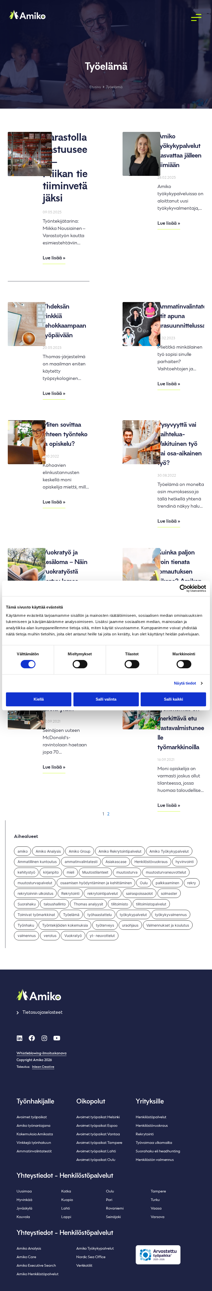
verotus (50, 935)
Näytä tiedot (185, 683)
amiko (23, 851)
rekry (191, 883)
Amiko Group (79, 851)
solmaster (169, 893)
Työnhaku (26, 925)
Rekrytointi (70, 893)
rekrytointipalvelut (102, 893)
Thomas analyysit (88, 904)
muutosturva (127, 872)
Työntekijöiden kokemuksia (65, 925)
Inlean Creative (43, 1067)
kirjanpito (51, 872)
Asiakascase (115, 861)
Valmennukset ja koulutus (167, 925)
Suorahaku (27, 904)
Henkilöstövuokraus (151, 861)
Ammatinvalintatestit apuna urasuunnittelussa (181, 316)
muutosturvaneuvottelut (166, 872)
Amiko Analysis (48, 851)
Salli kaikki (173, 699)
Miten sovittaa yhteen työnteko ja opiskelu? (65, 435)
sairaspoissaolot (139, 893)
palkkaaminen (167, 883)
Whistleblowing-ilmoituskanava (41, 1054)
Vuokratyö (73, 935)
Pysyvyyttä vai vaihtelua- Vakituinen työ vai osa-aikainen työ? (179, 444)
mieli (70, 872)
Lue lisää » (54, 258)
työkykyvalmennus (171, 914)
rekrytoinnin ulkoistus (35, 893)
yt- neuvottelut (102, 935)
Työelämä (71, 914)
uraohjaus (130, 925)
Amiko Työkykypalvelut (169, 851)
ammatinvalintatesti (81, 861)
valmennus (27, 935)
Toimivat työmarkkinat (36, 914)
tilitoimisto (119, 904)
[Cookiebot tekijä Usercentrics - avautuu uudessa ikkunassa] (183, 588)
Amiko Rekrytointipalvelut (120, 851)
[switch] (80, 664)
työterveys (105, 925)
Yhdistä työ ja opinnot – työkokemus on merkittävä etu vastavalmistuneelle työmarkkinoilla (180, 719)
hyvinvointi (185, 861)
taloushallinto (55, 904)
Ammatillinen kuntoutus (37, 861)
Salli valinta (106, 699)
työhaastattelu (99, 914)
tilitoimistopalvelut (151, 904)
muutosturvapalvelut (35, 883)
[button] (196, 18)
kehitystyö (26, 872)
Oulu (144, 883)
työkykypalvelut (133, 914)
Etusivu (95, 87)
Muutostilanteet (95, 872)
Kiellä (39, 699)
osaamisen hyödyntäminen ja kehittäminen (96, 883)
